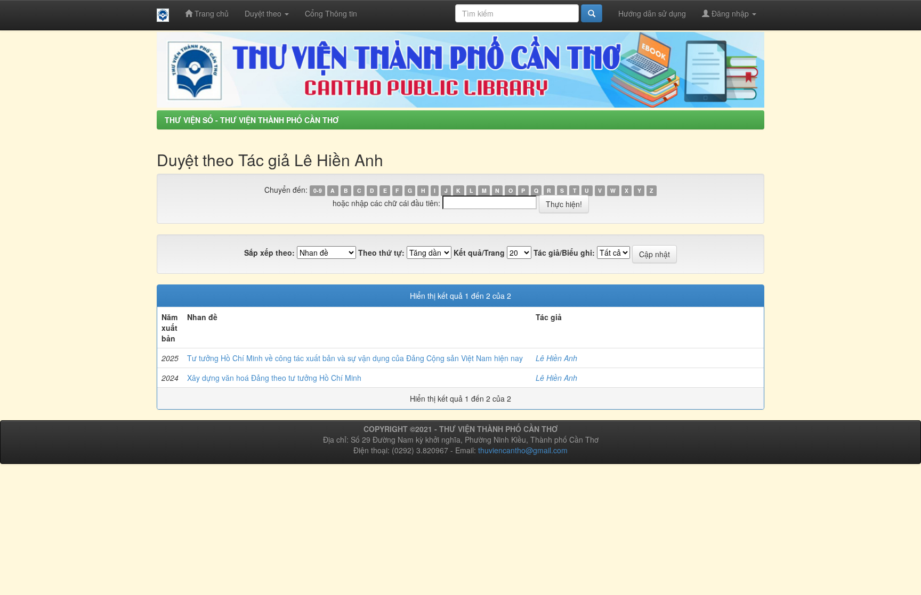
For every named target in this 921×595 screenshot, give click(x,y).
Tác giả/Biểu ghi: (564, 252)
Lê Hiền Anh (556, 358)
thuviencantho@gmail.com (523, 450)
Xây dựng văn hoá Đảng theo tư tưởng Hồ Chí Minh (274, 377)
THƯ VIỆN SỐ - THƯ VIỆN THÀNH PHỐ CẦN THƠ (251, 120)
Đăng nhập (730, 13)
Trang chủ (210, 13)
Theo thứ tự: (381, 252)
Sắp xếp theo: (269, 252)
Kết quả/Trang (479, 252)
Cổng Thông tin (331, 13)
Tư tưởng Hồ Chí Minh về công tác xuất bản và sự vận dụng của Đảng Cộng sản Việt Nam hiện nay (355, 358)
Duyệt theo (264, 13)
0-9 (317, 190)
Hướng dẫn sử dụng (652, 13)
